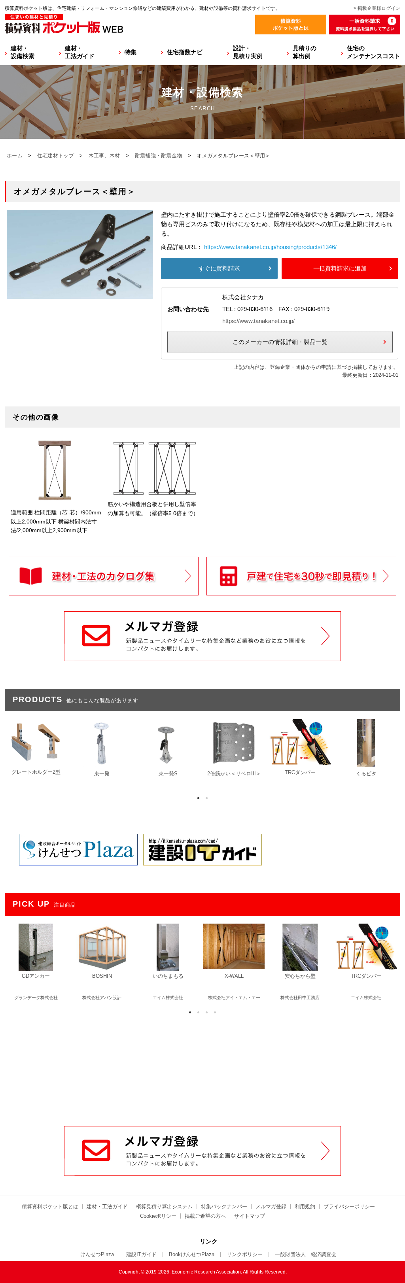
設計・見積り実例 (248, 52)
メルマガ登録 (270, 1206)
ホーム (15, 156)
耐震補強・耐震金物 (158, 156)
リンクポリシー (245, 1254)
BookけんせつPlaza (191, 1254)
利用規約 (305, 1206)
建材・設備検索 (22, 52)
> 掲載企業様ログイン (377, 8)
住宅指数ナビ (184, 52)
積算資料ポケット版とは (50, 1206)
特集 (130, 52)
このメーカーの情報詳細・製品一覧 (280, 341)
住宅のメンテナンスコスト (373, 52)
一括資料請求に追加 (340, 268)
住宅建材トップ (55, 156)
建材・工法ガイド (80, 52)
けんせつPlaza (97, 1254)
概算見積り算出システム (164, 1206)
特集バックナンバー (224, 1206)
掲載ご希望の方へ (205, 1216)
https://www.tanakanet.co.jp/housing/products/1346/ (270, 247)
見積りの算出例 (304, 52)
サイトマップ (249, 1216)
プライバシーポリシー (349, 1206)
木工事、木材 (104, 156)
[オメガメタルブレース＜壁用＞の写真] (80, 294)
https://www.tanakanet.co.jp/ (258, 320)
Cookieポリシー (158, 1216)
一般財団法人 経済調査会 (306, 1254)
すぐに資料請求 (219, 268)
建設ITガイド (141, 1254)
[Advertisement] (202, 1066)
